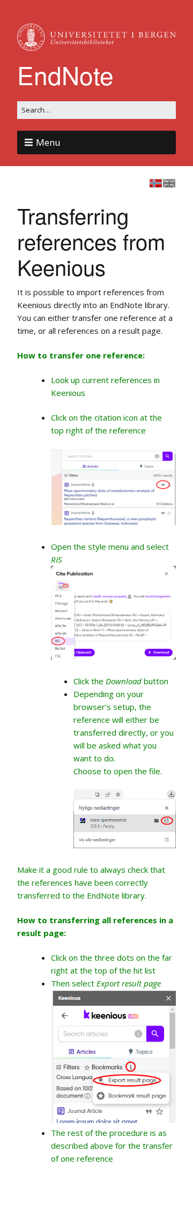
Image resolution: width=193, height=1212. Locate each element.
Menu (48, 142)
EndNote (65, 74)
